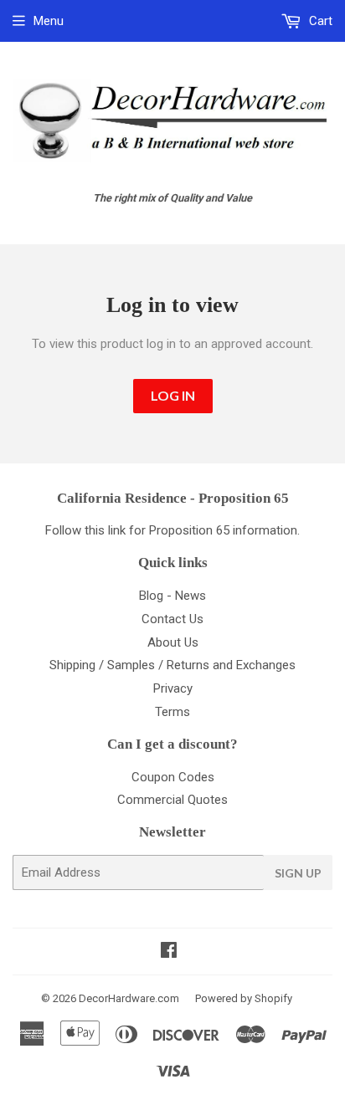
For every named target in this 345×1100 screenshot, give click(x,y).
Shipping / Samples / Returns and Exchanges (172, 665)
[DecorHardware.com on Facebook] (169, 951)
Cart (319, 20)
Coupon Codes (172, 777)
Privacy (173, 688)
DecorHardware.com (129, 998)
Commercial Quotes (172, 799)
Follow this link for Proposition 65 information (171, 530)
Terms (172, 711)
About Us (172, 642)
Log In (173, 395)
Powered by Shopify (243, 998)
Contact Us (172, 619)
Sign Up (298, 873)
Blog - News (172, 595)
